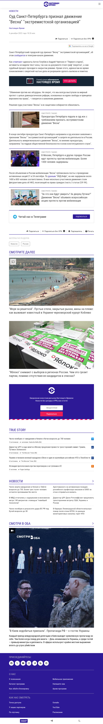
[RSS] (40, 663)
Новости (13, 11)
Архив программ (59, 688)
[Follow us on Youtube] (23, 663)
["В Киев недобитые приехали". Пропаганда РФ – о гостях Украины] (51, 578)
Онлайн (56, 702)
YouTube (56, 707)
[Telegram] (52, 721)
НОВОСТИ (16, 481)
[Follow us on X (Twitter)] (17, 663)
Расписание (58, 712)
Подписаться (81, 217)
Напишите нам (59, 684)
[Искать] (79, 721)
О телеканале (15, 679)
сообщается (19, 55)
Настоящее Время (16, 28)
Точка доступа (15, 702)
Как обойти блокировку (19, 688)
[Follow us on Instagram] (29, 663)
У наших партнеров (17, 707)
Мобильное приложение (63, 679)
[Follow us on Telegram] (34, 663)
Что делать (70, 81)
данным (52, 176)
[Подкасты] (46, 663)
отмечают (18, 61)
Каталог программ (17, 684)
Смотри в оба (20, 524)
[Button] (61, 38)
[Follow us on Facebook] (11, 663)
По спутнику (14, 712)
